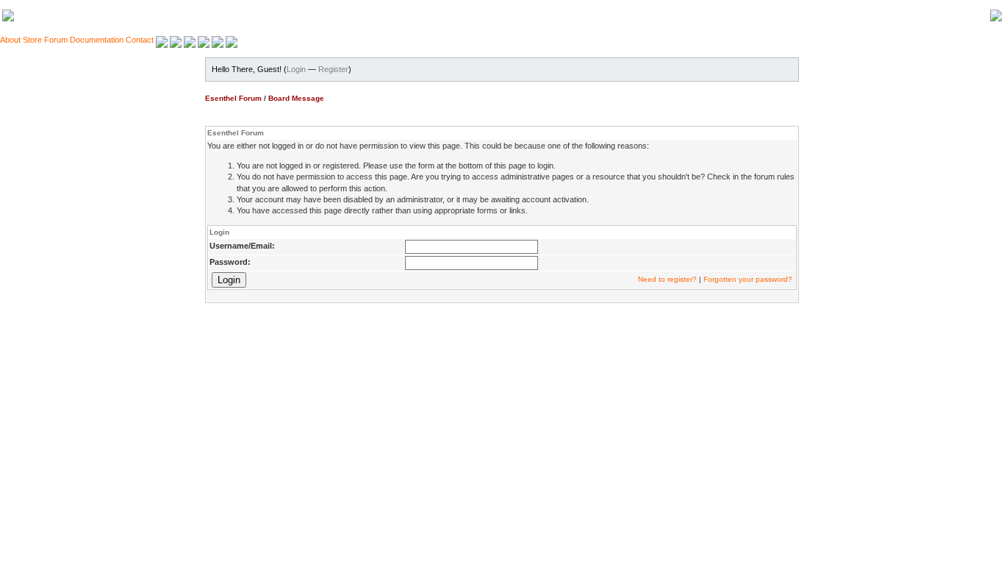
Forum (56, 39)
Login (296, 69)
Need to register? (667, 279)
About (10, 39)
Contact (140, 39)
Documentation (96, 39)
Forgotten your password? (747, 279)
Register (333, 69)
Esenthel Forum (233, 98)
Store (32, 39)
